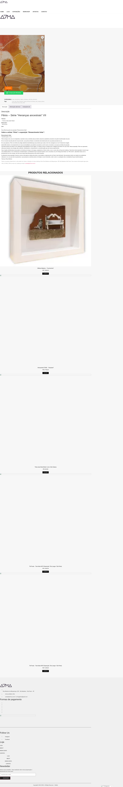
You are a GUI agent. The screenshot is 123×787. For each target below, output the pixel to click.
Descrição (4, 106)
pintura (42, 101)
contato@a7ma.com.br (30, 163)
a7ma (13, 101)
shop (21, 102)
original (39, 101)
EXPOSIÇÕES (16, 11)
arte (15, 101)
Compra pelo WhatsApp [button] (15, 92)
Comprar (8, 88)
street (24, 102)
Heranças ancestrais (31, 101)
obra (36, 101)
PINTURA (30, 99)
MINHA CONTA (3, 750)
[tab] (5, 106)
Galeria (25, 101)
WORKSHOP (26, 11)
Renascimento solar (16, 102)
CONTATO (44, 11)
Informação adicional (15, 106)
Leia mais (46, 373)
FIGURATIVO (17, 99)
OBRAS (21, 99)
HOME (2, 11)
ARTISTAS (35, 11)
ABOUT (1, 748)
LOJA (8, 11)
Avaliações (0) (26, 106)
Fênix (18, 101)
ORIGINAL (26, 99)
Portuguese (106, 786)
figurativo (21, 101)
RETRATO (35, 99)
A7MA (13, 99)
